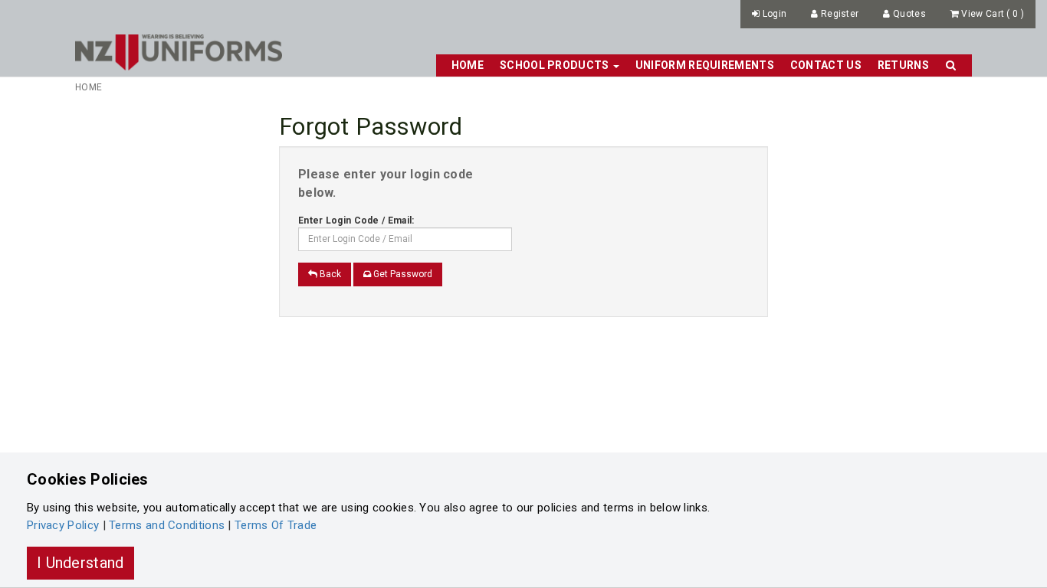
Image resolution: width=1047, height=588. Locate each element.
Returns (903, 65)
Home (467, 65)
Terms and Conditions (167, 525)
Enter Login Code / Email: (356, 220)
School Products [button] (556, 65)
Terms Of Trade (276, 525)
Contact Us (826, 65)
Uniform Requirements (704, 65)
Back (329, 274)
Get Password (401, 274)
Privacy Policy (63, 525)
